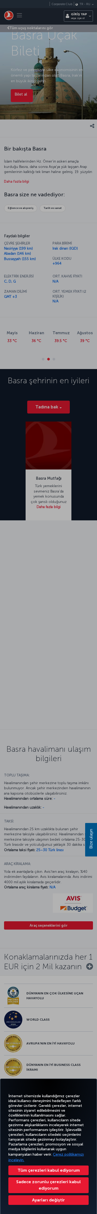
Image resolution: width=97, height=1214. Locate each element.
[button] (48, 1200)
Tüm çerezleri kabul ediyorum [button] (49, 1170)
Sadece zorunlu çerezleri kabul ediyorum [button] (48, 1185)
